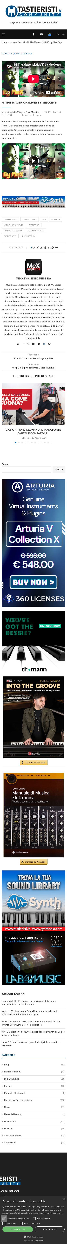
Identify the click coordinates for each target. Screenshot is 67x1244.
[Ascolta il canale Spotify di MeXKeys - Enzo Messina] (49, 344)
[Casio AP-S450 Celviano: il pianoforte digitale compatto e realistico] (33, 404)
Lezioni (34, 1086)
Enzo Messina (10, 219)
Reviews (34, 1128)
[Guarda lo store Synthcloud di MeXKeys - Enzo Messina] (44, 344)
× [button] (64, 1199)
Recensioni (34, 1121)
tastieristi (34, 225)
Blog (34, 1064)
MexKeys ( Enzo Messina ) (17, 53)
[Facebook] (33, 34)
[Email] (41, 34)
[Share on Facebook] (38, 247)
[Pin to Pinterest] (45, 247)
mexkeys (55, 219)
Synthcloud (34, 1142)
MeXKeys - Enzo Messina (27, 112)
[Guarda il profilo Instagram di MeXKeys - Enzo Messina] (28, 344)
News (34, 1107)
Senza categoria (34, 1135)
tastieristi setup (35, 231)
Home (4, 42)
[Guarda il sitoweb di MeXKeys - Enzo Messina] (18, 344)
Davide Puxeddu (34, 1071)
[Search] (57, 34)
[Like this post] (34, 247)
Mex (44, 219)
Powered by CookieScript (33, 1241)
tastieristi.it (10, 236)
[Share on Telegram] (53, 247)
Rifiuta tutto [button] (49, 1229)
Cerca (5, 464)
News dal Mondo (34, 1114)
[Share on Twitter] (41, 247)
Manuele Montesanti (34, 1093)
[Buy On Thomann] (33, 612)
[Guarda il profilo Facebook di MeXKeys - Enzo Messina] (23, 344)
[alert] (33, 1220)
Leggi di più (58, 1213)
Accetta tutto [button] (17, 1229)
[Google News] (49, 34)
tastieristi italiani (13, 231)
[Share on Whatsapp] (49, 247)
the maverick (28, 236)
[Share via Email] (56, 247)
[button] (33, 161)
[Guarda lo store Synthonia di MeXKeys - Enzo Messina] (39, 344)
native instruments (13, 225)
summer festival (17, 42)
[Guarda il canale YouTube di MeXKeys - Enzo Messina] (33, 344)
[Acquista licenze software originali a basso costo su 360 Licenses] (33, 480)
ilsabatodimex (30, 219)
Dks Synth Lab (34, 1078)
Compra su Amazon (35, 762)
